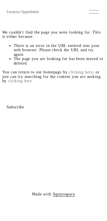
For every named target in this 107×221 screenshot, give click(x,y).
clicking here (81, 72)
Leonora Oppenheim (23, 11)
